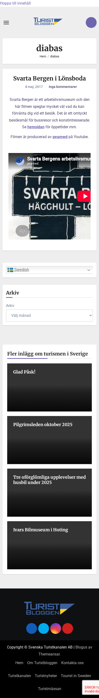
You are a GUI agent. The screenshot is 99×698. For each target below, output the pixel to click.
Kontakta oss (72, 663)
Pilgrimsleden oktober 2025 (43, 424)
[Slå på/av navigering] (6, 22)
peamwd (60, 137)
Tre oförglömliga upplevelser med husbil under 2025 (49, 479)
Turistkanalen (19, 676)
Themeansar (49, 654)
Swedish (21, 270)
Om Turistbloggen (42, 663)
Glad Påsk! (24, 372)
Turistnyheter (46, 676)
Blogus (81, 647)
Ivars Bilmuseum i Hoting (40, 530)
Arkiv (10, 305)
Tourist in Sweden (76, 676)
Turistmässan (49, 688)
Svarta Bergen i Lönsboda (49, 78)
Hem (19, 663)
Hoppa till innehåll (15, 3)
